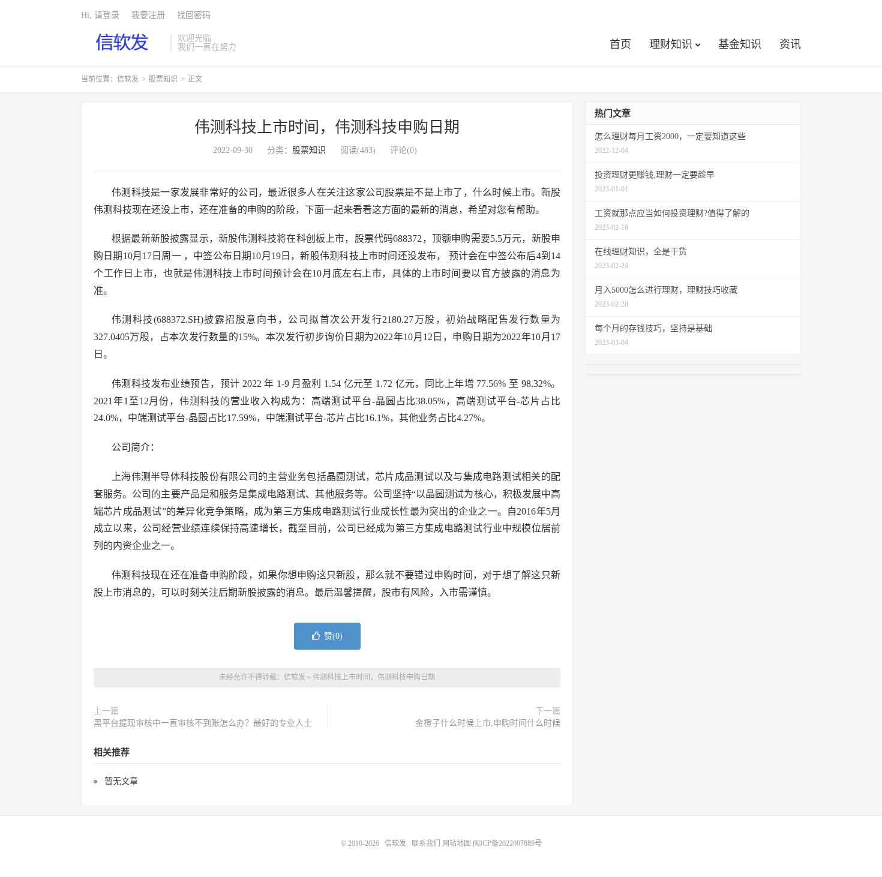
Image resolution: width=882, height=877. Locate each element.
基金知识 (739, 44)
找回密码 (194, 15)
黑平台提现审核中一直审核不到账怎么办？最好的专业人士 (203, 723)
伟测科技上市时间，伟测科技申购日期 (327, 127)
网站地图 (456, 843)
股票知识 (163, 79)
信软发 (122, 42)
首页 (620, 44)
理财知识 (670, 44)
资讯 (790, 44)
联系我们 (427, 843)
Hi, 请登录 (100, 15)
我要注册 (148, 15)
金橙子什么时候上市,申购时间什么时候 (487, 723)
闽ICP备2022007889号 (507, 843)
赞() (333, 636)
